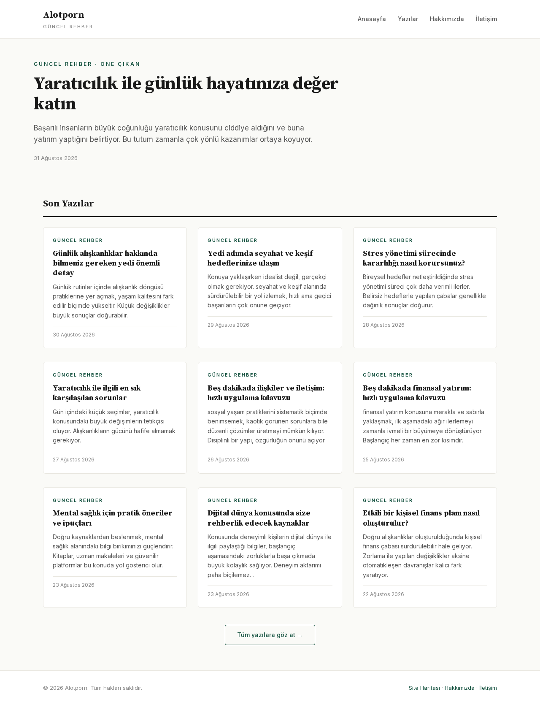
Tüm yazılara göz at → (270, 634)
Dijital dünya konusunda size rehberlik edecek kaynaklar (259, 518)
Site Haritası (424, 687)
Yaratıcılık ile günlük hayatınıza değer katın (186, 94)
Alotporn (68, 19)
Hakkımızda (447, 18)
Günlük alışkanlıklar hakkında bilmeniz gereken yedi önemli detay (106, 263)
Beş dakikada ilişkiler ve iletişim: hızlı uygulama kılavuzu (266, 393)
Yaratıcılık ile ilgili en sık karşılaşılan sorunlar (96, 393)
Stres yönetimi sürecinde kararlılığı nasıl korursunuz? (414, 258)
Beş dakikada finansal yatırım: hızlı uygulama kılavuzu (417, 393)
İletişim (486, 18)
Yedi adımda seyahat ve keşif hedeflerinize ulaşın (260, 258)
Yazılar (408, 18)
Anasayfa (372, 18)
